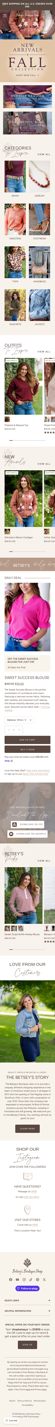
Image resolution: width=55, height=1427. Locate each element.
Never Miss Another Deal (35, 773)
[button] (8, 729)
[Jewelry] (39, 176)
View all (43, 154)
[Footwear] (39, 219)
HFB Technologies (31, 1416)
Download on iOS (31, 824)
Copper (7, 531)
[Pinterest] (37, 1279)
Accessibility (27, 1405)
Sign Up (27, 1345)
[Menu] (5, 15)
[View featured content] (27, 41)
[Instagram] (24, 1279)
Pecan (47, 928)
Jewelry (40, 195)
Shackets (15, 324)
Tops (15, 281)
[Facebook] (10, 1279)
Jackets (39, 324)
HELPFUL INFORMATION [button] (27, 1311)
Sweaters (15, 238)
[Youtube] (17, 1279)
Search (12, 1401)
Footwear (39, 238)
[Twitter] (44, 1279)
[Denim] (15, 176)
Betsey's (14, 857)
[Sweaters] (15, 219)
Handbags (39, 281)
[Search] (43, 16)
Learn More (27, 1129)
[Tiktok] (30, 1279)
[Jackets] (39, 305)
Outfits (17, 348)
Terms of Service (24, 1401)
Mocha (14, 928)
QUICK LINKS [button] (27, 1300)
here (28, 1389)
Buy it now (28, 749)
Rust (47, 531)
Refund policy (40, 1401)
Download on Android (31, 834)
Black (21, 928)
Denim (15, 195)
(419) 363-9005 (31, 1197)
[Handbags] (39, 262)
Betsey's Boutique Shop (29, 1414)
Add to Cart (27, 740)
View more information (38, 770)
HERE (34, 1191)
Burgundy (7, 419)
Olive (47, 419)
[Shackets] (15, 305)
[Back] (4, 5)
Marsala (7, 928)
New (15, 460)
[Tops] (15, 262)
